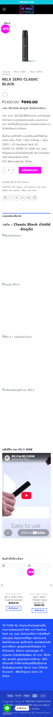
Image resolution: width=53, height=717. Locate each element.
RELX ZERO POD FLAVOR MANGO (14, 599)
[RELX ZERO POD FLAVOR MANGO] (13, 577)
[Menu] (4, 9)
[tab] (26, 216)
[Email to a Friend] (23, 198)
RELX (21, 449)
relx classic (17, 187)
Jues (44, 149)
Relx (27, 630)
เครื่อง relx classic (11, 190)
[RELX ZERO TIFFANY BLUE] (39, 577)
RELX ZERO (20, 71)
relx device (29, 187)
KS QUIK (30, 149)
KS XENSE (17, 149)
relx (5, 108)
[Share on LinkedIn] (34, 198)
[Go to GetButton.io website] (7, 714)
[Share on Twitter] (17, 198)
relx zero (41, 187)
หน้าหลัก (6, 71)
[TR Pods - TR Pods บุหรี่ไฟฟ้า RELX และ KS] (26, 9)
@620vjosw (23, 672)
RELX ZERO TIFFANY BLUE (39, 599)
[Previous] (2, 591)
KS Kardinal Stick (23, 144)
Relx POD (15, 140)
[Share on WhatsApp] (5, 198)
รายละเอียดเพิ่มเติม (11, 216)
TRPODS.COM (33, 701)
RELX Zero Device (20, 182)
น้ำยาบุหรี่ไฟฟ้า (13, 136)
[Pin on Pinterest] (29, 198)
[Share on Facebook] (11, 198)
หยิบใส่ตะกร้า (30, 170)
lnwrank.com (42, 712)
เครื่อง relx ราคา (28, 190)
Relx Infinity (32, 140)
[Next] (50, 591)
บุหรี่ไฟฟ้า (39, 136)
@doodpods (16, 161)
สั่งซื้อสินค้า (14, 608)
